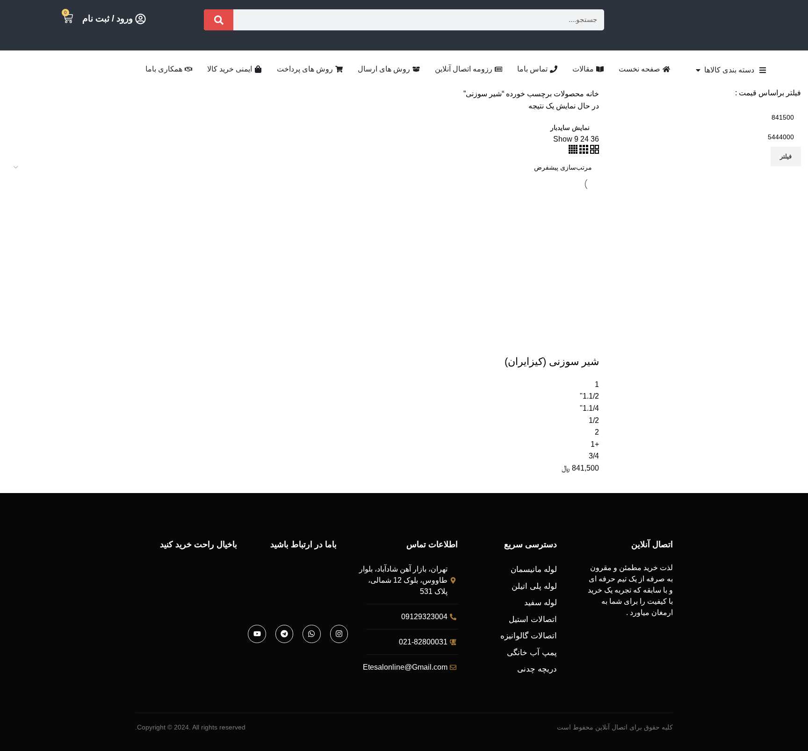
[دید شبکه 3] (582, 151)
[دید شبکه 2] (593, 151)
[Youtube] (257, 634)
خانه (591, 94)
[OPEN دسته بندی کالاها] (698, 70)
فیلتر (786, 156)
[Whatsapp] (311, 634)
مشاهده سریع (562, 343)
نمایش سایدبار (570, 127)
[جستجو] (218, 19)
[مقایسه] (536, 343)
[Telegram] (284, 634)
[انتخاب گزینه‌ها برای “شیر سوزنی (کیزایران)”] (587, 343)
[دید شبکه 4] (573, 151)
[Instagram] (339, 634)
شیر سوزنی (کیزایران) (552, 361)
